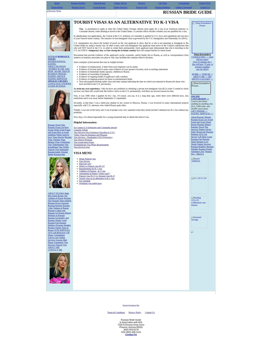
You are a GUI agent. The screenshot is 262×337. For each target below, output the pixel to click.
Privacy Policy (135, 312)
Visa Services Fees (82, 147)
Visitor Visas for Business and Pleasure (90, 135)
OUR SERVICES (62, 230)
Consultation (183, 3)
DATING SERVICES (57, 79)
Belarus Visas (54, 142)
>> (196, 74)
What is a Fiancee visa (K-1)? (92, 166)
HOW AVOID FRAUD (59, 71)
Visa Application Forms (84, 142)
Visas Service (58, 137)
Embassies (64, 149)
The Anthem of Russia (58, 197)
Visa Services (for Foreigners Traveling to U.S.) (94, 132)
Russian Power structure (58, 203)
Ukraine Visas (59, 140)
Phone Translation (55, 242)
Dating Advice (120, 3)
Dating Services (120, 7)
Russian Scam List (56, 127)
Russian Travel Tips (56, 125)
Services (141, 3)
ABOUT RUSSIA (56, 193)
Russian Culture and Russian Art (56, 211)
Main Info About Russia (58, 194)
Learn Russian (99, 7)
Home (57, 3)
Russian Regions (55, 205)
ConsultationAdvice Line (56, 236)
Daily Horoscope (198, 132)
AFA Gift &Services (57, 232)
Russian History (204, 124)
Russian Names (54, 228)
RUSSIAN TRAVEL (57, 74)
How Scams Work (58, 128)
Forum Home (57, 7)
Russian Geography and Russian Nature (58, 219)
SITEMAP (52, 56)
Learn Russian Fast (57, 221)
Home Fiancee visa (87, 159)
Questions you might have (90, 183)
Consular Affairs (81, 130)
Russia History (65, 213)
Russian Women (78, 3)
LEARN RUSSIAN (57, 86)
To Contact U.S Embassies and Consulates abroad (95, 127)
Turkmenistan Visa (60, 144)
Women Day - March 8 (201, 152)
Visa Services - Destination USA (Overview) (93, 137)
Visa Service (84, 161)
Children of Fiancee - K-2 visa (92, 171)
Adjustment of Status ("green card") (94, 173)
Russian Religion (162, 7)
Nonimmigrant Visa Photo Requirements (91, 145)
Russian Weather (63, 225)
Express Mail (61, 240)
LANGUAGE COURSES (59, 83)
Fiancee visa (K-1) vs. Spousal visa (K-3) (97, 176)
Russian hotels (54, 152)
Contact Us (205, 7)
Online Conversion (184, 7)
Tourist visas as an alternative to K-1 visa (96, 178)
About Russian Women (201, 117)
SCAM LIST (64, 69)
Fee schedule (84, 181)
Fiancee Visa (141, 7)
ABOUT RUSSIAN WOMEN (57, 67)
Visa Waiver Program (83, 140)
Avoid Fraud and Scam (202, 120)
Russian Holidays (198, 147)
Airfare (66, 147)
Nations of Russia (61, 208)
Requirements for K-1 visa (90, 168)
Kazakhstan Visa (55, 147)
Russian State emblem (61, 201)
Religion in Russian (56, 215)
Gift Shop (162, 3)
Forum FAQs (205, 3)
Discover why (85, 164)
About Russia (99, 3)
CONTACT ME (55, 250)
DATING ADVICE (56, 76)
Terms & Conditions (116, 312)
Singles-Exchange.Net (131, 305)
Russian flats (59, 154)
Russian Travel (78, 7)
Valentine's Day (198, 151)
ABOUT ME (53, 247)
